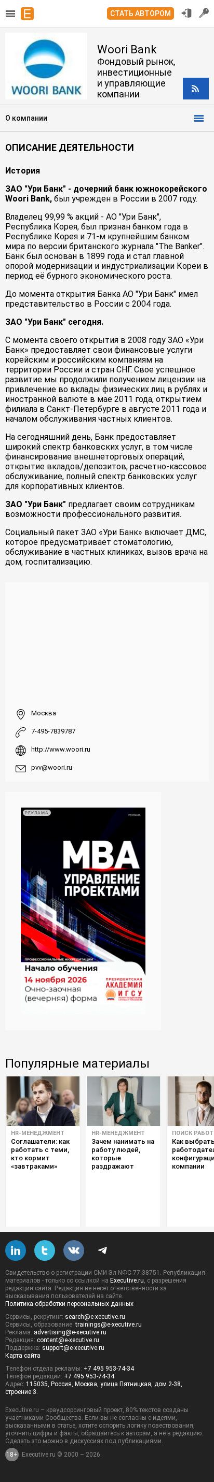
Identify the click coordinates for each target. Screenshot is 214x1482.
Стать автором (140, 13)
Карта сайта (23, 1355)
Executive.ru (127, 1280)
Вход (186, 13)
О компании (26, 118)
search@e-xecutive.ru (95, 1316)
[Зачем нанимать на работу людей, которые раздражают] (123, 1101)
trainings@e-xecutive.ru (108, 1324)
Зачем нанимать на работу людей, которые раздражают (122, 1154)
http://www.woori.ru (60, 749)
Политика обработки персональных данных (69, 1303)
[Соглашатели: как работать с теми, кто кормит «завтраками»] (43, 1101)
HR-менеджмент (37, 1133)
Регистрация (204, 13)
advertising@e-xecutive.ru (70, 1332)
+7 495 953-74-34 (109, 1368)
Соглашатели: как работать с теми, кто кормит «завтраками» (40, 1154)
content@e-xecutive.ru (68, 1340)
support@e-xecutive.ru (73, 1347)
